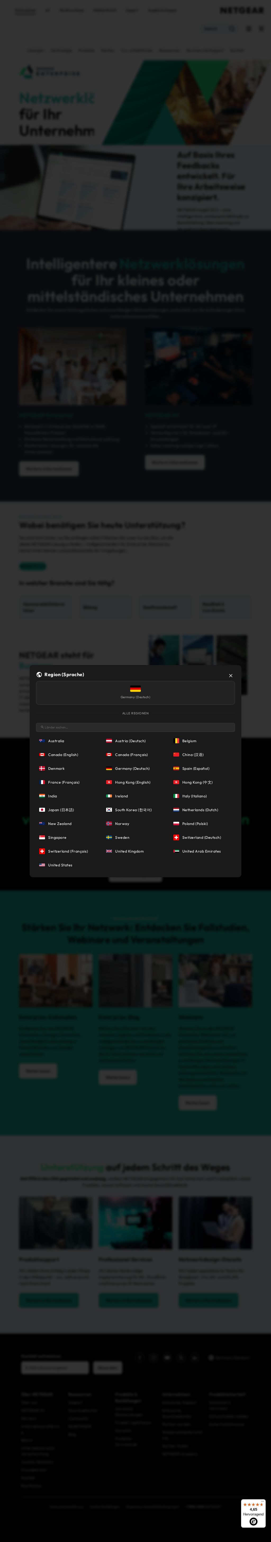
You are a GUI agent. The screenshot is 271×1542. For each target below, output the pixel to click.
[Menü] (262, 1502)
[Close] (231, 675)
